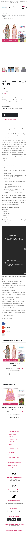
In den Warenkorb (10, 115)
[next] (25, 82)
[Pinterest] (11, 511)
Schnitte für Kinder (6, 110)
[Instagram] (19, 511)
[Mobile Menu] (10, 7)
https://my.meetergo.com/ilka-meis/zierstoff (14, 503)
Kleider (20, 108)
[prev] (23, 82)
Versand (5, 93)
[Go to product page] (14, 353)
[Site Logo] (4, 7)
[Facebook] (7, 511)
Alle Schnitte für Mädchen (13, 108)
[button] (14, 7)
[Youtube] (15, 511)
